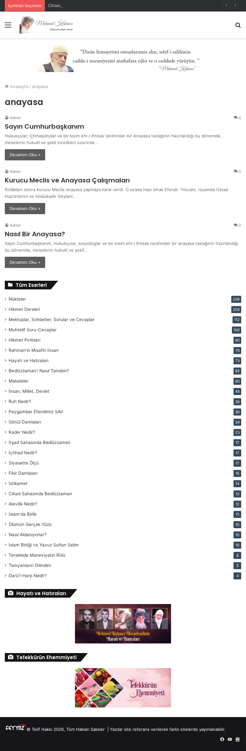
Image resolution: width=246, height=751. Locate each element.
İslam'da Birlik (23, 514)
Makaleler (19, 381)
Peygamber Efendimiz (36, 411)
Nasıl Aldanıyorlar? (27, 534)
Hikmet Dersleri (24, 309)
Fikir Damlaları (23, 473)
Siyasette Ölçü (24, 462)
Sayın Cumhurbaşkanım (44, 126)
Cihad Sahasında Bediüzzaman (40, 493)
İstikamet (18, 483)
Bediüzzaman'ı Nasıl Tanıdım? (39, 370)
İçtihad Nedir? (23, 452)
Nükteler (17, 299)
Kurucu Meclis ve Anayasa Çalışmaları (67, 180)
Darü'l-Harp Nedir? (28, 575)
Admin (15, 117)
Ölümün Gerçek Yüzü (30, 524)
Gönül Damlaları (25, 421)
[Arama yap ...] (238, 27)
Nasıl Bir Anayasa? (35, 234)
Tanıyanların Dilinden (30, 565)
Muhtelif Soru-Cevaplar (33, 329)
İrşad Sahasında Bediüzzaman (39, 442)
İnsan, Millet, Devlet (29, 391)
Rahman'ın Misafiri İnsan (34, 350)
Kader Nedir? (22, 432)
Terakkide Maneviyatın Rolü (37, 555)
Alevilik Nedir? (23, 503)
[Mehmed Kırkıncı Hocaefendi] (50, 25)
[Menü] (8, 27)
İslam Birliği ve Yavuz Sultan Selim (44, 544)
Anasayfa (18, 86)
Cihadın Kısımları (64, 5)
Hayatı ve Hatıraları (28, 360)
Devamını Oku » (25, 154)
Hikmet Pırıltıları (24, 340)
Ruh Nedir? (20, 401)
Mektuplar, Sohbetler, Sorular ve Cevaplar (51, 319)
